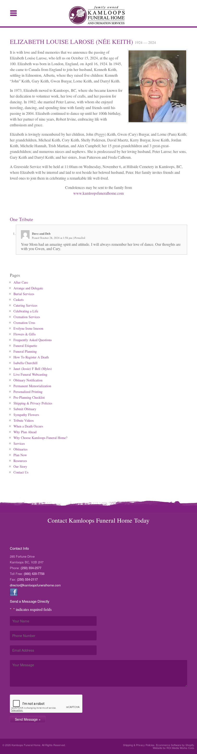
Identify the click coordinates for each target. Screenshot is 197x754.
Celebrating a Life (25, 311)
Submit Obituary (24, 409)
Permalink (79, 238)
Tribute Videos (23, 420)
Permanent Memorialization (32, 386)
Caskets (18, 299)
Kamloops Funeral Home (98, 15)
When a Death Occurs (28, 426)
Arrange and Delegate (28, 288)
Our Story (20, 466)
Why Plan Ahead (25, 432)
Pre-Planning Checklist (29, 397)
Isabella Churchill (25, 363)
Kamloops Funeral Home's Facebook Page (14, 592)
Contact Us (20, 472)
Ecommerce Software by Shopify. (175, 745)
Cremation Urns (24, 322)
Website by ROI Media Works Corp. (174, 748)
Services (19, 443)
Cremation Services (26, 317)
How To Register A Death (31, 357)
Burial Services (23, 294)
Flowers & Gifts (24, 334)
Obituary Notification (28, 380)
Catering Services (25, 305)
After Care (20, 282)
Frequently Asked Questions (32, 340)
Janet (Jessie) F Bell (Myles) (32, 368)
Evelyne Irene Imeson (28, 328)
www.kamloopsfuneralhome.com (98, 193)
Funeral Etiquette (25, 345)
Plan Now (20, 455)
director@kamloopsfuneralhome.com (35, 585)
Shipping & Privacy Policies (32, 403)
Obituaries (20, 449)
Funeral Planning (25, 351)
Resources (20, 460)
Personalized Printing (28, 391)
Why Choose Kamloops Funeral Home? (40, 437)
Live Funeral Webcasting (30, 374)
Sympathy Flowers (26, 414)
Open (13, 13)
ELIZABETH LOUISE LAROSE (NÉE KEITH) (72, 41)
